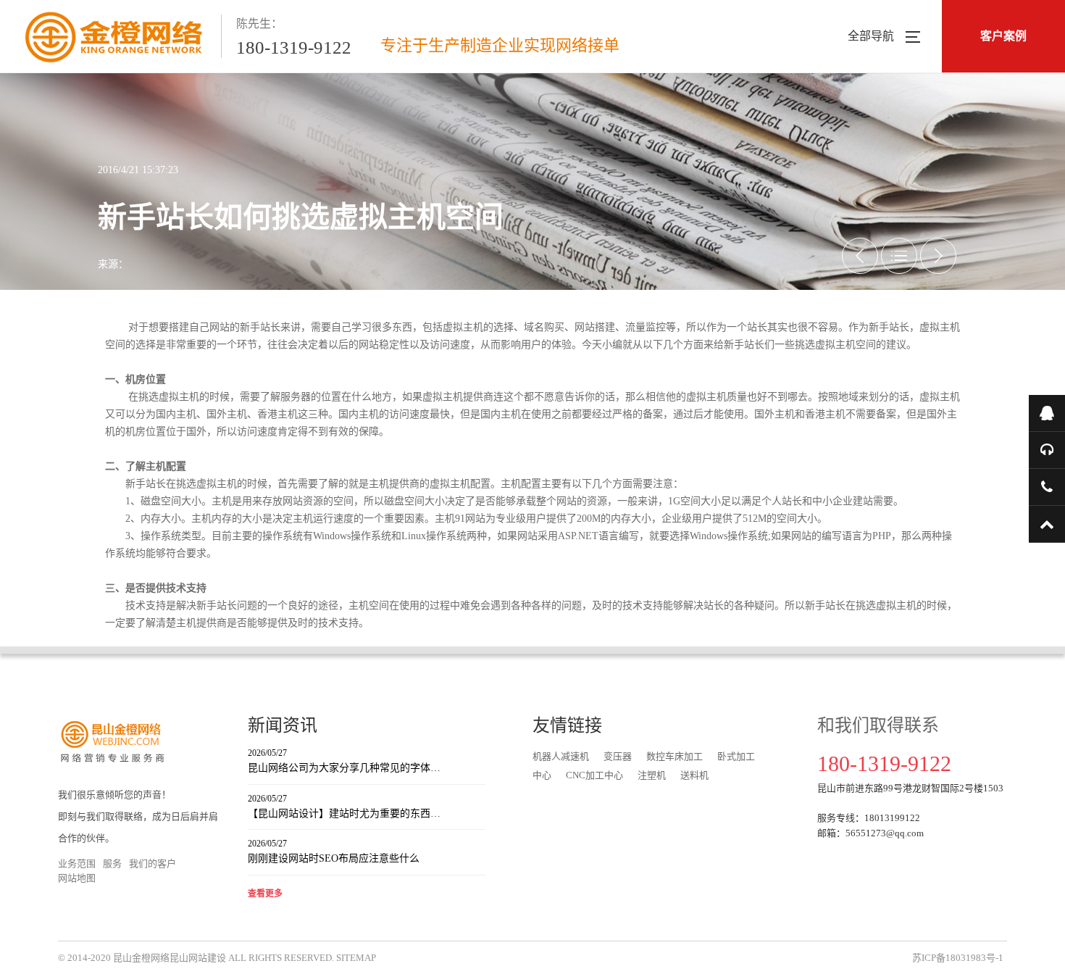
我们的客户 (152, 863)
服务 (112, 863)
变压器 (618, 756)
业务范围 (77, 863)
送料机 (694, 775)
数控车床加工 (674, 756)
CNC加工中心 (594, 775)
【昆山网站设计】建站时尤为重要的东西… (344, 806)
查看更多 (265, 893)
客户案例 (1003, 36)
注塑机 (652, 775)
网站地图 (77, 878)
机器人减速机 (560, 756)
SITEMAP (356, 957)
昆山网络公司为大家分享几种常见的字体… (344, 760)
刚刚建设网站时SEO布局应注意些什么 (333, 851)
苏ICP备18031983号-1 (957, 957)
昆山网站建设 (198, 957)
